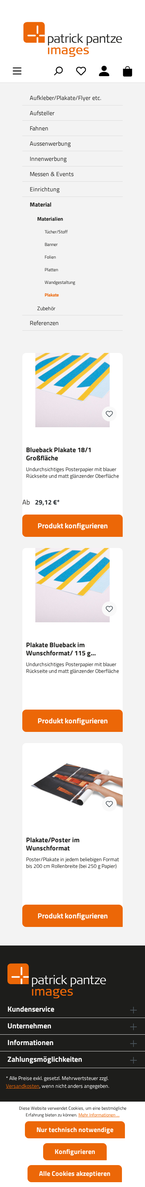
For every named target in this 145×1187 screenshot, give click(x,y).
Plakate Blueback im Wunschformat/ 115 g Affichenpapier (58, 649)
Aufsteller (42, 112)
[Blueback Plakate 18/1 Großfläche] (72, 390)
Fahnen (39, 128)
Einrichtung (44, 189)
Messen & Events (52, 173)
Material (40, 204)
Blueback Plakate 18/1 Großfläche (58, 454)
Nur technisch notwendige (74, 1130)
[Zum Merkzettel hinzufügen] (109, 413)
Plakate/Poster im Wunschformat (53, 844)
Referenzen (44, 322)
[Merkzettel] (81, 71)
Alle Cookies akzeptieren (74, 1173)
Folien (50, 256)
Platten (51, 269)
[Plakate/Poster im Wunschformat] (72, 780)
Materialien (50, 219)
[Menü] (17, 71)
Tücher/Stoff (56, 231)
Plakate (52, 294)
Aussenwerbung (50, 143)
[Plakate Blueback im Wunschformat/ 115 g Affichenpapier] (72, 585)
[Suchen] (58, 71)
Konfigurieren (75, 1152)
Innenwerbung (48, 158)
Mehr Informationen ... (99, 1115)
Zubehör (46, 308)
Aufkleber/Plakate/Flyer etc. (65, 97)
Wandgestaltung (60, 282)
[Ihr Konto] (104, 71)
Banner (51, 244)
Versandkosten (22, 1086)
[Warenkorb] (127, 71)
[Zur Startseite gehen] (72, 39)
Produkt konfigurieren (73, 525)
